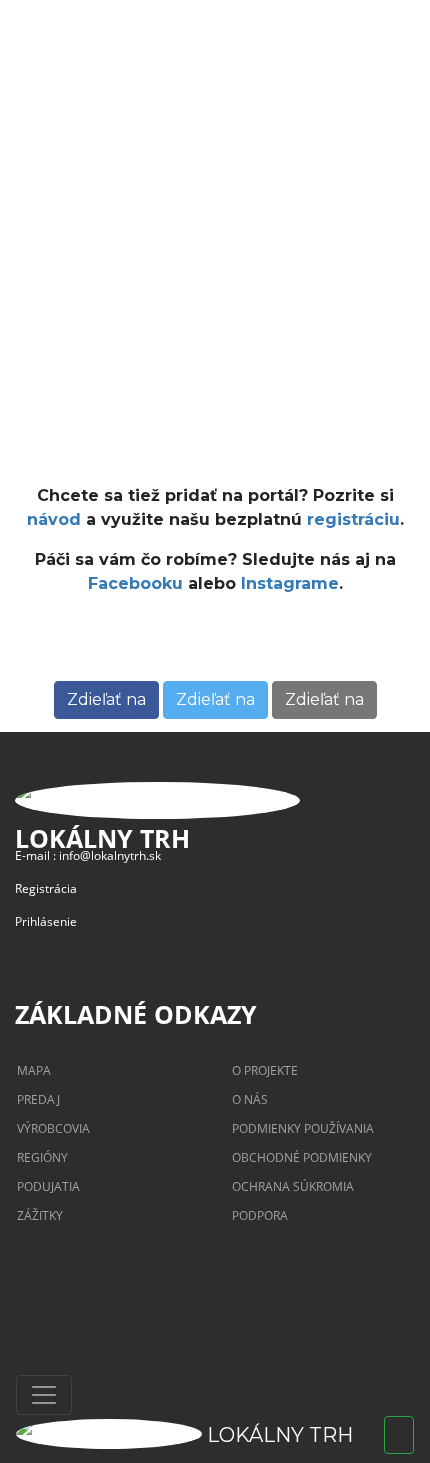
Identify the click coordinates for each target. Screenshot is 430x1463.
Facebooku (135, 583)
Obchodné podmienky (302, 1157)
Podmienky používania (303, 1128)
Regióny (42, 1157)
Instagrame (290, 583)
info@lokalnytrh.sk (110, 855)
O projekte (265, 1070)
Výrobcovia (53, 1128)
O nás (250, 1099)
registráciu (353, 519)
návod (54, 519)
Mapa (34, 1070)
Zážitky (40, 1215)
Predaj (38, 1099)
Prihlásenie (46, 921)
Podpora (260, 1215)
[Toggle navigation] (44, 1395)
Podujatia (48, 1186)
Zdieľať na (106, 699)
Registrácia (46, 888)
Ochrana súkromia (293, 1186)
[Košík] (399, 1435)
